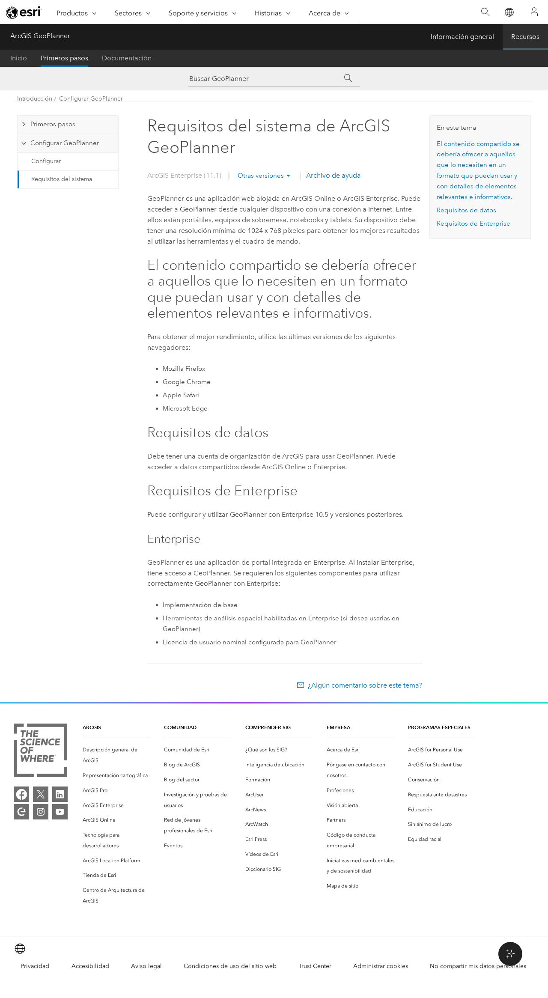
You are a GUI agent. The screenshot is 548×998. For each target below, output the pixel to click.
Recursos (525, 37)
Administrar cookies (380, 966)
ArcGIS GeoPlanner (40, 36)
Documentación (127, 58)
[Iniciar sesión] (534, 12)
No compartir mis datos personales (478, 966)
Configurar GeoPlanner (91, 98)
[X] (40, 794)
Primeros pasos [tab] (52, 124)
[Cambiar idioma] (509, 12)
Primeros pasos (64, 58)
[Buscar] (485, 12)
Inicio (18, 58)
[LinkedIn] (60, 794)
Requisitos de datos (466, 210)
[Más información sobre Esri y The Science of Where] (40, 752)
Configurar (46, 161)
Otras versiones (261, 175)
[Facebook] (21, 794)
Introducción (34, 98)
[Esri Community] (21, 811)
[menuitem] (116, 755)
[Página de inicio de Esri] (24, 12)
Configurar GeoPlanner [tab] (64, 143)
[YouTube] (60, 811)
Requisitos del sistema (61, 179)
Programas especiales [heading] (439, 727)
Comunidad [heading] (180, 727)
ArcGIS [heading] (92, 727)
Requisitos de (473, 223)
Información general (462, 37)
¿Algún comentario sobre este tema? (365, 685)
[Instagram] (40, 811)
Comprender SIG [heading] (268, 727)
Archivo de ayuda (332, 175)
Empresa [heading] (338, 727)
